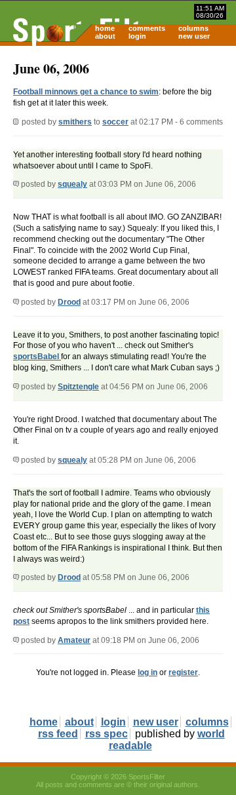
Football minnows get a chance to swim (86, 91)
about (105, 36)
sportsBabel (37, 356)
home (105, 28)
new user (194, 36)
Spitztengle (78, 386)
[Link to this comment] (16, 184)
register (183, 672)
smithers (75, 121)
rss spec (106, 733)
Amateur (74, 640)
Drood (69, 302)
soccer (115, 121)
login (137, 36)
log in (147, 672)
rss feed (58, 733)
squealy (72, 184)
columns (193, 28)
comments (146, 28)
